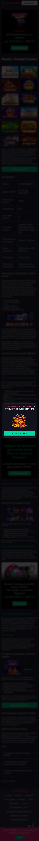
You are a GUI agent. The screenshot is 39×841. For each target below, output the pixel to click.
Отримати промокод (20, 433)
